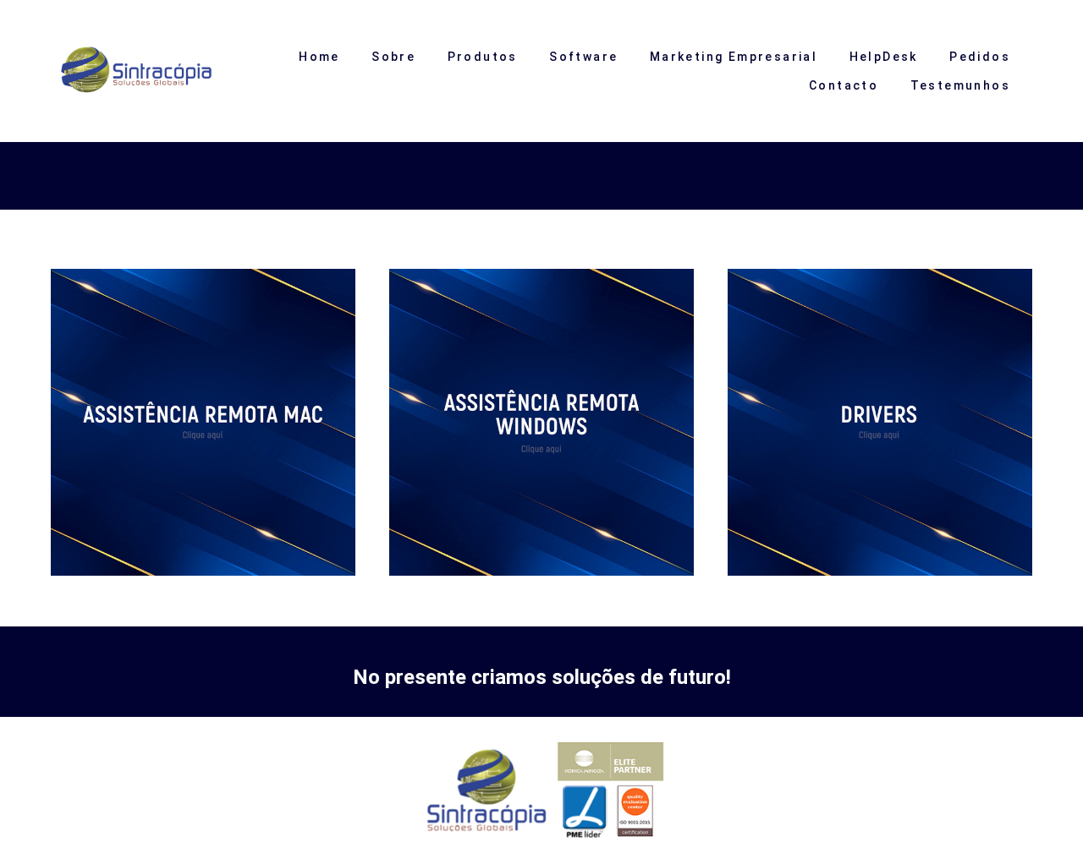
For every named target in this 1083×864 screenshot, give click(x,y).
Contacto (843, 85)
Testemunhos (960, 85)
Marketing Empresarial (733, 56)
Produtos (483, 56)
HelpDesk (883, 56)
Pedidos (979, 56)
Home (319, 56)
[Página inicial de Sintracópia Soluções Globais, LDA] (149, 71)
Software (583, 56)
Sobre (393, 56)
